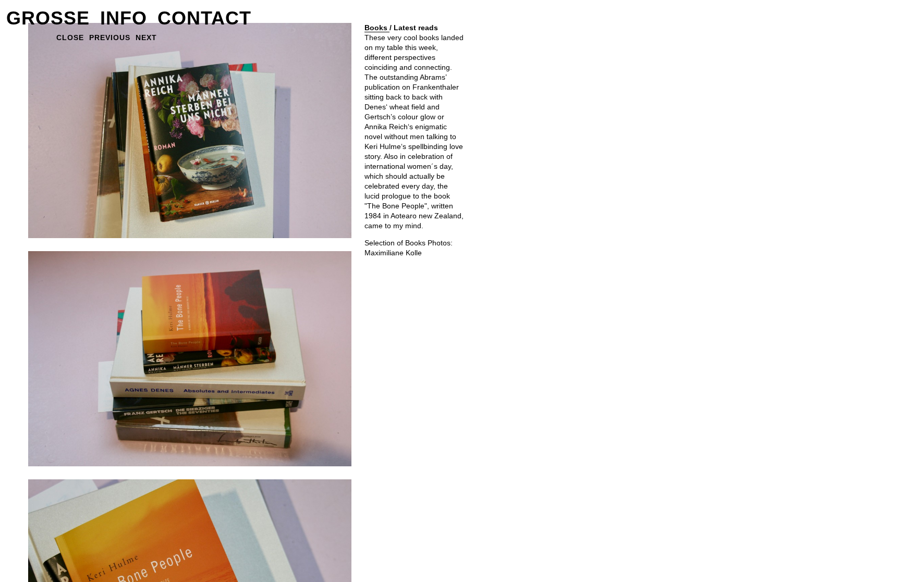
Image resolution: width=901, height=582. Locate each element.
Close (70, 37)
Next (146, 37)
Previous (109, 37)
